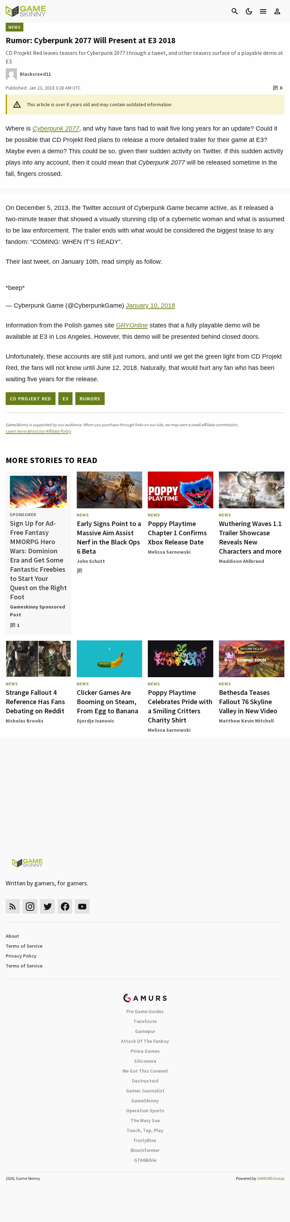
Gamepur (145, 1031)
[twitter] (47, 906)
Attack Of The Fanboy (145, 1041)
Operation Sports (145, 1110)
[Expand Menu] (263, 11)
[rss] (13, 906)
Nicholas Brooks (25, 721)
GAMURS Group (270, 1178)
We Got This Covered (145, 1071)
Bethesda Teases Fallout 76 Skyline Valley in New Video (248, 701)
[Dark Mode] (249, 11)
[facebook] (65, 906)
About (12, 936)
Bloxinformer (145, 1150)
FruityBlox (145, 1140)
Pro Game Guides (145, 1011)
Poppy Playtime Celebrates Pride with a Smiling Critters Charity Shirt (180, 706)
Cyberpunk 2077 (56, 128)
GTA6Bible (145, 1160)
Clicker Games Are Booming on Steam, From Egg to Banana (107, 701)
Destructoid (145, 1081)
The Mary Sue (145, 1120)
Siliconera (145, 1061)
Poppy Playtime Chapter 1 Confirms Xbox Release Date (177, 532)
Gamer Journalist (145, 1090)
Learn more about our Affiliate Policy (38, 431)
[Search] (235, 11)
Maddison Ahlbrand (241, 561)
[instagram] (30, 906)
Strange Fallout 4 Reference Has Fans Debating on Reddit (35, 701)
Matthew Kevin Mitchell (246, 721)
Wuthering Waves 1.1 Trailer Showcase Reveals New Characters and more (250, 537)
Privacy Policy (21, 956)
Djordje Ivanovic (95, 721)
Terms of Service (24, 946)
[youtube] (82, 906)
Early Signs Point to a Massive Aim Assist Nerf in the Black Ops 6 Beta (109, 537)
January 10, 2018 (150, 305)
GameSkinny (145, 1100)
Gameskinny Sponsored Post (37, 611)
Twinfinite (145, 1021)
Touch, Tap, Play (145, 1130)
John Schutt (91, 561)
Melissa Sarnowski (169, 552)
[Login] (277, 11)
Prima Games (145, 1051)
